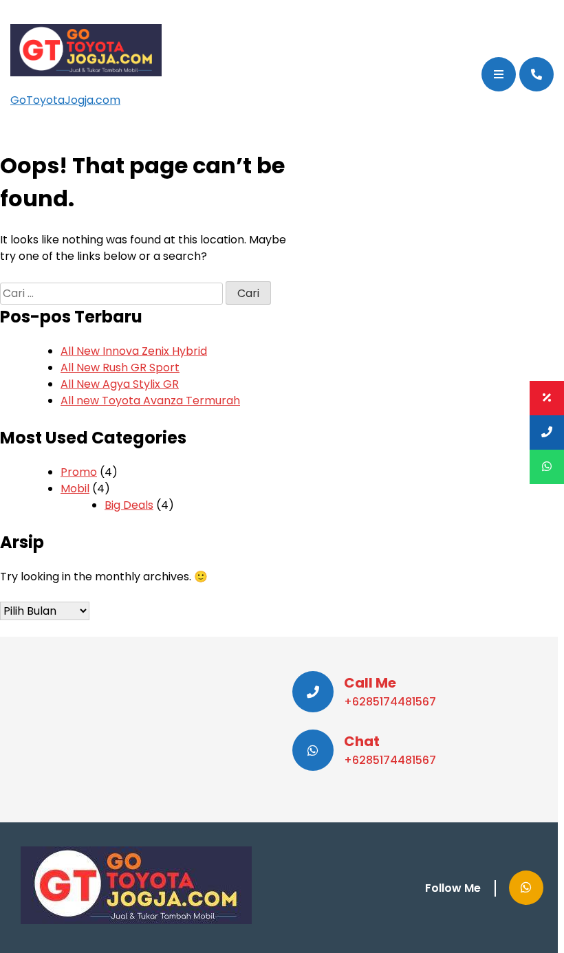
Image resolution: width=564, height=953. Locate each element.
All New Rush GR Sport (120, 367)
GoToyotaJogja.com (65, 100)
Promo (79, 472)
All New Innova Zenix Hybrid (134, 351)
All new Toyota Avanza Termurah (150, 400)
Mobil (75, 488)
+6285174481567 (390, 702)
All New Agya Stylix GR (120, 384)
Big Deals (129, 505)
